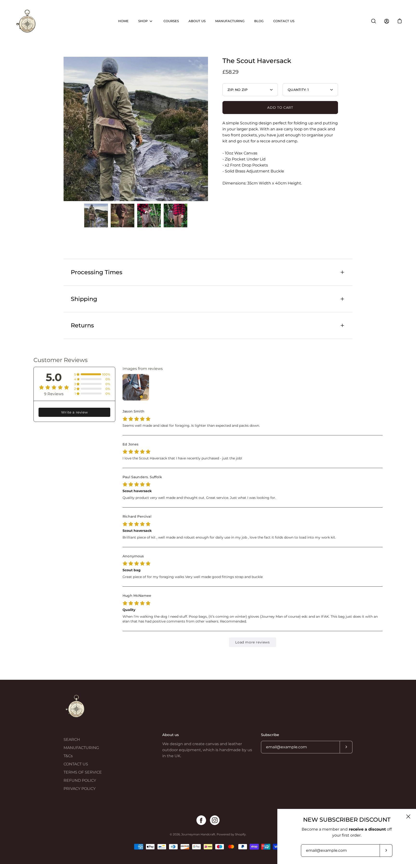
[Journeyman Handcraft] (26, 21)
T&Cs (68, 756)
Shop (143, 21)
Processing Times (96, 272)
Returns (82, 325)
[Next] (208, 129)
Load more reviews (252, 642)
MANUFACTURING (81, 747)
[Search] (374, 21)
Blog (259, 21)
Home (123, 21)
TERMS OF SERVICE (83, 772)
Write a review (74, 412)
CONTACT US (76, 764)
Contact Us (283, 21)
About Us (197, 21)
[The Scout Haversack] (96, 215)
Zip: (237, 90)
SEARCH (72, 739)
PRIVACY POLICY (80, 788)
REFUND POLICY (80, 780)
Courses (171, 21)
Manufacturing (230, 21)
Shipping (84, 298)
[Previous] (63, 129)
